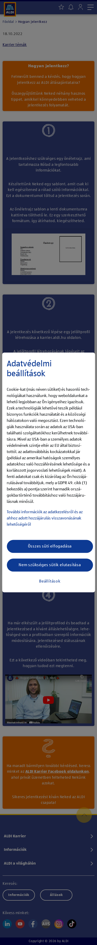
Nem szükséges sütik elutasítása (50, 565)
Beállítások (50, 581)
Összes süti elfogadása (50, 546)
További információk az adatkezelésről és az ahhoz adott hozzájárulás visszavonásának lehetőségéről (45, 518)
